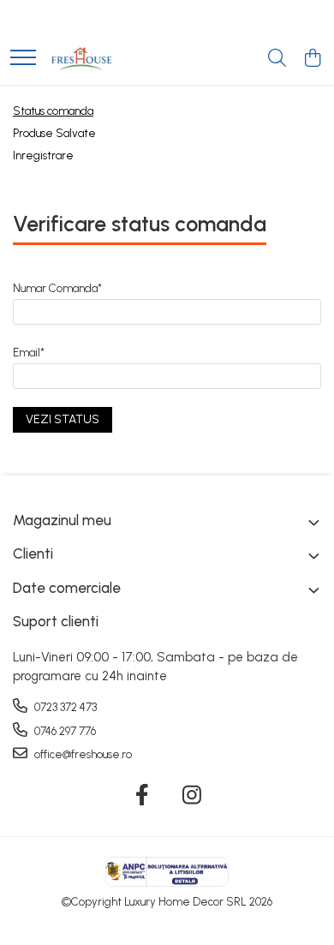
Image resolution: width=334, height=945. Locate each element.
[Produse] (23, 58)
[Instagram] (192, 796)
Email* (29, 352)
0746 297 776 (64, 731)
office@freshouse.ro (82, 754)
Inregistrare (43, 155)
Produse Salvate (54, 133)
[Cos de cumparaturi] (312, 59)
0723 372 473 (64, 707)
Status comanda (53, 111)
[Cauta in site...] (277, 59)
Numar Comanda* (57, 288)
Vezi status (62, 419)
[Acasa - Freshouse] (81, 59)
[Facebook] (143, 796)
